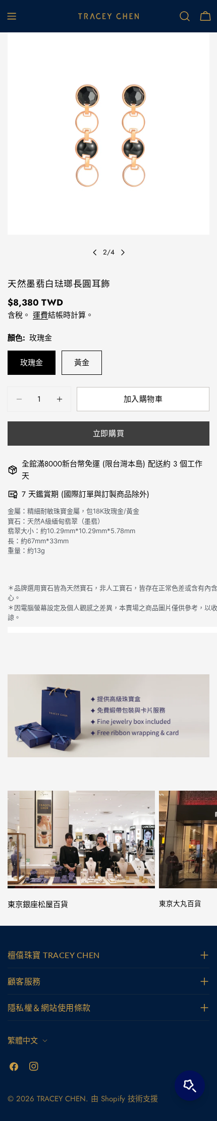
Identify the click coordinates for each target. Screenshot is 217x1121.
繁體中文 (23, 1040)
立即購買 (108, 433)
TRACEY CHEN (61, 1098)
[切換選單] (12, 16)
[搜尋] (185, 16)
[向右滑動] (123, 252)
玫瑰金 (31, 362)
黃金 (81, 362)
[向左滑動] (95, 252)
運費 (40, 315)
